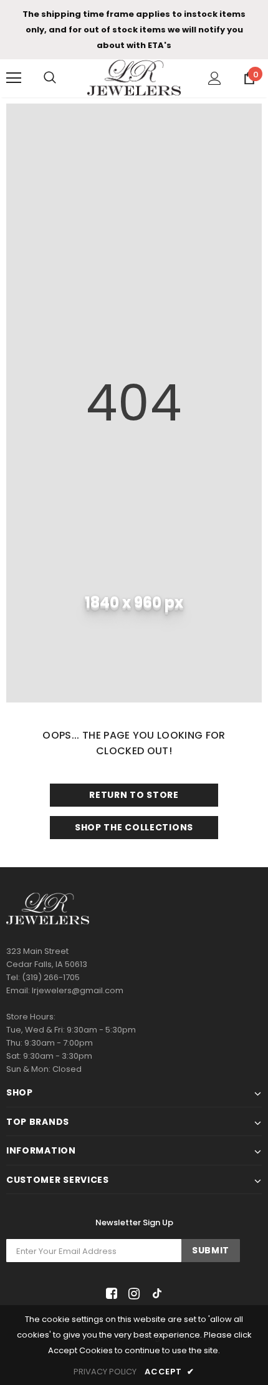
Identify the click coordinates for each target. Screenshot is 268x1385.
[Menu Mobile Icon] (13, 77)
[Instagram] (132, 1293)
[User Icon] (214, 78)
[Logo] (134, 77)
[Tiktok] (154, 1293)
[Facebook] (109, 1293)
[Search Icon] (50, 78)
